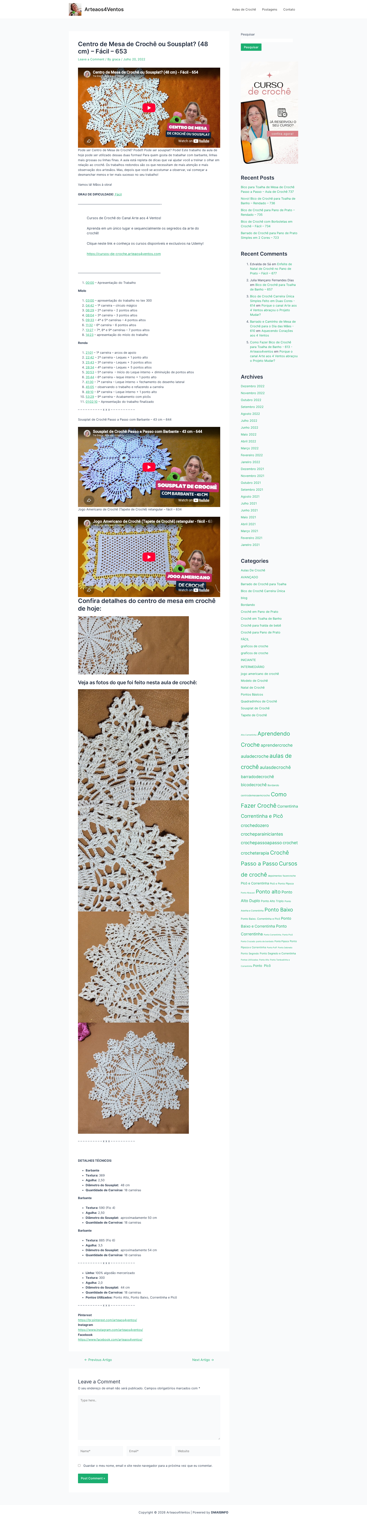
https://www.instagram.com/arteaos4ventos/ (110, 1330)
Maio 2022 (249, 434)
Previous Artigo (98, 1359)
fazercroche (289, 875)
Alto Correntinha (249, 735)
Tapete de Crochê (254, 715)
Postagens (269, 9)
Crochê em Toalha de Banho (261, 618)
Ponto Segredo (250, 953)
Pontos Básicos (252, 694)
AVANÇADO (249, 577)
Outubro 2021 (251, 483)
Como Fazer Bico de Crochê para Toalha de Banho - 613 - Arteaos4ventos (271, 346)
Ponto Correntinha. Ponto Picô (278, 934)
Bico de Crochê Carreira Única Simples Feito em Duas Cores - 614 (272, 300)
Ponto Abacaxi (248, 893)
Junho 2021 (249, 510)
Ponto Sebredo (285, 947)
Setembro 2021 (252, 489)
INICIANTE (248, 660)
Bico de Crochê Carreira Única (263, 591)
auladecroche (255, 756)
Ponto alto (268, 891)
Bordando (248, 605)
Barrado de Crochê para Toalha (263, 584)
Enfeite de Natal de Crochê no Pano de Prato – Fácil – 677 (271, 268)
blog (244, 598)
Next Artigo (203, 1359)
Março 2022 (250, 448)
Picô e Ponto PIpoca (282, 883)
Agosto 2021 (250, 496)
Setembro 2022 (252, 407)
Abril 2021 (248, 524)
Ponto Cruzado (248, 941)
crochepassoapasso (261, 842)
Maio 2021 (248, 517)
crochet (290, 842)
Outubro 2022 (251, 400)
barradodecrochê (257, 776)
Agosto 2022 (250, 414)
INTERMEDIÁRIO (252, 667)
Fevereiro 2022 (252, 455)
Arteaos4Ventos (104, 9)
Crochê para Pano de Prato (260, 632)
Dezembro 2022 (253, 386)
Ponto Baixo (279, 909)
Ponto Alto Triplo (272, 901)
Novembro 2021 (252, 476)
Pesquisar (248, 34)
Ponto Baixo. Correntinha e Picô (260, 918)
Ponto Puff (272, 947)
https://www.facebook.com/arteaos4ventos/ (110, 1339)
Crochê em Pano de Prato (259, 612)
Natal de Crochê (253, 687)
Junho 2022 (249, 427)
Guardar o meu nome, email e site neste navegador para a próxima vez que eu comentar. (147, 1466)
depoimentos (275, 875)
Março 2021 (249, 531)
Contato (289, 9)
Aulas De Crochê (253, 570)
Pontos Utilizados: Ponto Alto (255, 960)
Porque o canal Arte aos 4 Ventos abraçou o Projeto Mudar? (273, 310)
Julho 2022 (249, 420)
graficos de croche (254, 646)
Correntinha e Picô (262, 816)
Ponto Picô (262, 966)
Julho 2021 (249, 503)
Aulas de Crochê (244, 9)
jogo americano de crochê (260, 674)
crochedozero (255, 825)
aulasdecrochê (275, 767)
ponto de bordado (265, 941)
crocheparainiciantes (262, 834)
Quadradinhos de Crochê (259, 701)
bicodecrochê (254, 784)
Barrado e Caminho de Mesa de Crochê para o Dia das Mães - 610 (273, 326)
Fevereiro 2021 (251, 538)
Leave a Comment (91, 59)
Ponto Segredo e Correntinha (278, 953)
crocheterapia (255, 853)
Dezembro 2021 (252, 469)
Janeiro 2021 (250, 545)
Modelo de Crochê (254, 680)
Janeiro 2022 (250, 462)
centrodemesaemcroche (255, 795)
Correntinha (287, 806)
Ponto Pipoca (281, 941)
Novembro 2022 (253, 393)
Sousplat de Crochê (255, 708)
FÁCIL (245, 639)
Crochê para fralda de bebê (261, 625)
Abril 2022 (248, 441)
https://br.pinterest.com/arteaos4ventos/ (107, 1320)
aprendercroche (277, 745)
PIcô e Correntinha (255, 883)
